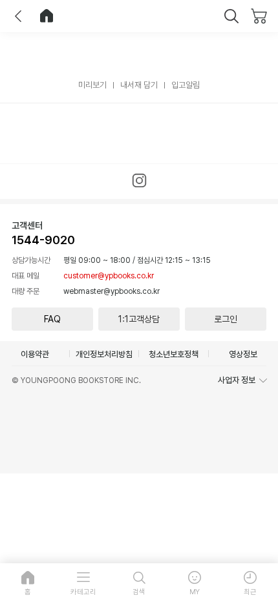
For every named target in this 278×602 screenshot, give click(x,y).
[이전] (18, 16)
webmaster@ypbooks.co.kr (111, 291)
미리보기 (92, 85)
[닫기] (231, 16)
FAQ (52, 319)
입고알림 (185, 85)
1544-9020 (43, 240)
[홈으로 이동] (46, 16)
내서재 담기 (139, 85)
